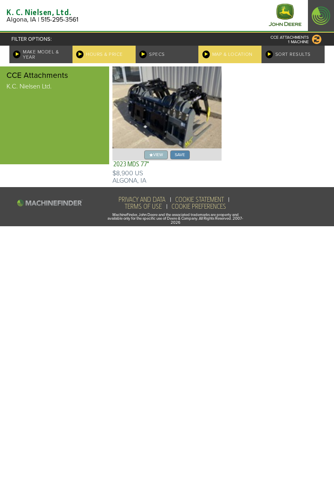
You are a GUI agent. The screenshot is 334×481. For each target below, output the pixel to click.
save (180, 154)
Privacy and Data (142, 199)
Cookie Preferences (198, 206)
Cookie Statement (199, 199)
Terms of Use (143, 206)
